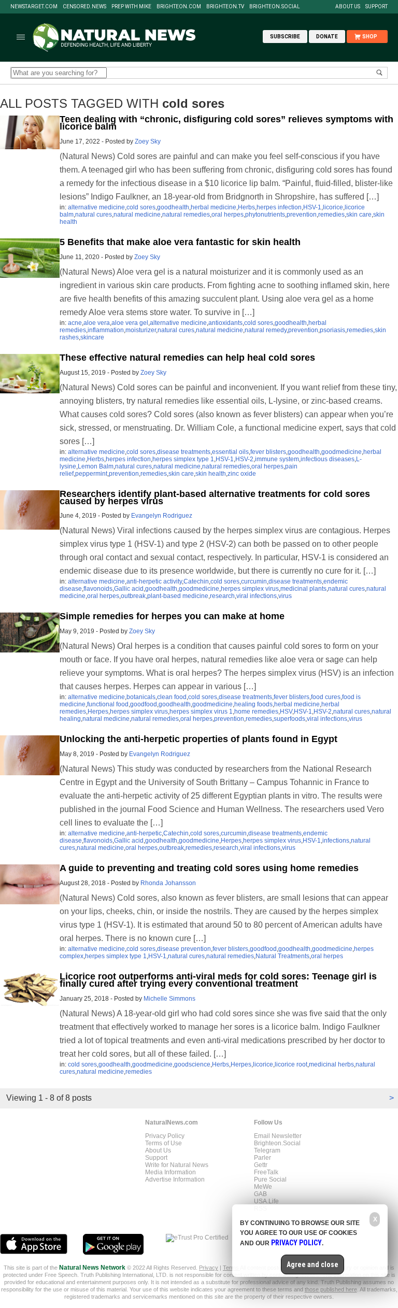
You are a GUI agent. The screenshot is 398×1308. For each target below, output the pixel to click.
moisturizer (140, 330)
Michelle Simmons (169, 998)
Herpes (98, 711)
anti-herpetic (144, 833)
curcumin (254, 581)
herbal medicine (213, 207)
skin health (210, 473)
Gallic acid (129, 588)
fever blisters (268, 452)
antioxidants (225, 322)
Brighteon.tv (225, 6)
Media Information (170, 1172)
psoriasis (332, 330)
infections (335, 840)
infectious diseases (327, 459)
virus (285, 596)
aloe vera (96, 322)
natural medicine (137, 214)
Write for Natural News (176, 1165)
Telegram (267, 1150)
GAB (260, 1194)
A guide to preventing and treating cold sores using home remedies (209, 868)
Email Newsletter (278, 1136)
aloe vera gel (129, 322)
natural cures (93, 214)
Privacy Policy (164, 1136)
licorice (333, 207)
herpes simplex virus (250, 588)
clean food (172, 697)
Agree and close (312, 1264)
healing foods (253, 704)
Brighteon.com (179, 6)
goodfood (143, 704)
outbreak (133, 596)
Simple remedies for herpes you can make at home (172, 616)
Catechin (196, 581)
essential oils (230, 452)
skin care (359, 214)
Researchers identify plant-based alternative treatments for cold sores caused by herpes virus (215, 497)
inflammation (106, 330)
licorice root (291, 1064)
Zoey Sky (148, 141)
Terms (231, 1267)
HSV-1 (312, 207)
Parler (262, 1157)
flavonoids (97, 588)
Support (376, 6)
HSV (286, 711)
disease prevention (184, 948)
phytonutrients (265, 214)
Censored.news (84, 6)
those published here (331, 1289)
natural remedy (266, 330)
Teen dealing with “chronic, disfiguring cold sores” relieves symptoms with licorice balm (226, 123)
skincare (92, 337)
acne (75, 322)
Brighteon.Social (274, 6)
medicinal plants (303, 588)
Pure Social (270, 1179)
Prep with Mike (131, 6)
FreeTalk (266, 1172)
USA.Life (266, 1201)
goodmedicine (341, 452)
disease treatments (183, 452)
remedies (331, 214)
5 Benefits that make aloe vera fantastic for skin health (180, 242)
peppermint (91, 473)
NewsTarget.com (34, 6)
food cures (325, 697)
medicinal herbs (331, 1064)
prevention (302, 214)
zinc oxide (242, 473)
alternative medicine (96, 207)
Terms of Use (163, 1143)
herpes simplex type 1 (183, 459)
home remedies (256, 711)
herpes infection (279, 207)
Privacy (208, 1267)
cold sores (140, 207)
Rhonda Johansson (168, 883)
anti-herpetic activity (154, 581)
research (222, 596)
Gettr (260, 1165)
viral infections (256, 596)
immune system (277, 459)
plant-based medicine (177, 596)
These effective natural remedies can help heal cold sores (187, 357)
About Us (347, 6)
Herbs (246, 207)
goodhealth (173, 207)
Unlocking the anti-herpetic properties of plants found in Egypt (198, 739)
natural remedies (186, 214)
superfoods (289, 718)
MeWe (263, 1186)
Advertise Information (175, 1179)
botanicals (140, 697)
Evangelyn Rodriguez (161, 515)
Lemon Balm (95, 466)
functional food (108, 704)
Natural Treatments (282, 956)
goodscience (192, 1064)
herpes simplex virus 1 (201, 711)
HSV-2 (244, 459)
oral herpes (227, 214)
